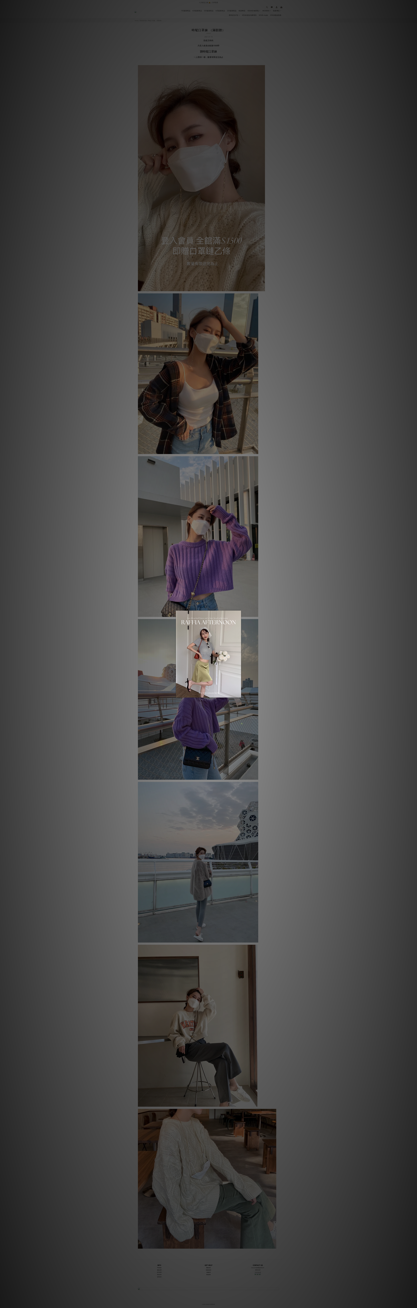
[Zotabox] (239, 695)
